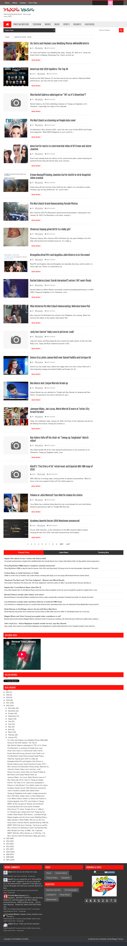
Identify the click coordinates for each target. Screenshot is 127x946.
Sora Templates (101, 939)
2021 (8, 692)
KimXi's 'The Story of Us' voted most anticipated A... (26, 783)
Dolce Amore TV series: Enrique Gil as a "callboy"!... (26, 809)
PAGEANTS (77, 24)
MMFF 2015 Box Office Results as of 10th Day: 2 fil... (26, 833)
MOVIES (48, 24)
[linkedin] (115, 2)
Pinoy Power (65, 895)
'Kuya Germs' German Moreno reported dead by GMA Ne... (28, 823)
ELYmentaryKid (71, 890)
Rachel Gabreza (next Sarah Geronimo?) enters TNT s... (27, 764)
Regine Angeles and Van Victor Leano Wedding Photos (27, 817)
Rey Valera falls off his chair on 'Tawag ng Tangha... (26, 780)
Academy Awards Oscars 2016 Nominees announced (54, 520)
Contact (23, 3)
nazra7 (10, 879)
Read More (36, 60)
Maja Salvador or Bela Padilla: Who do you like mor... (26, 820)
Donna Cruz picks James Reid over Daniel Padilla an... (27, 772)
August (11, 719)
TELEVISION (37, 24)
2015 (8, 838)
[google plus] (120, 2)
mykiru (10, 924)
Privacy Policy (51, 878)
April (10, 729)
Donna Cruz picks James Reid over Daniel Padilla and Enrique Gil (60, 357)
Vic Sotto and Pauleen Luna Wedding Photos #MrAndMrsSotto (59, 43)
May (10, 727)
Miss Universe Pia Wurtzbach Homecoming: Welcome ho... (28, 767)
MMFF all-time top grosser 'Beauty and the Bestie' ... (26, 804)
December (12, 708)
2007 (8, 860)
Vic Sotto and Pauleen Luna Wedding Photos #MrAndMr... (28, 740)
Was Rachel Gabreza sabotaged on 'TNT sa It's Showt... (27, 745)
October (11, 713)
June (10, 724)
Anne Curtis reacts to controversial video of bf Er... (25, 751)
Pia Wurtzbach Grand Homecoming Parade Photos (54, 203)
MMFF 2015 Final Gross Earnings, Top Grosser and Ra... (28, 825)
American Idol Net (53, 890)
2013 (8, 844)
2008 (8, 857)
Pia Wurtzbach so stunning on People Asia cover (53, 120)
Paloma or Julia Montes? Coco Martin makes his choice (56, 495)
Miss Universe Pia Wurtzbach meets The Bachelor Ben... (28, 828)
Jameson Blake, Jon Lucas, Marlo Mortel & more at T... (27, 777)
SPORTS (66, 24)
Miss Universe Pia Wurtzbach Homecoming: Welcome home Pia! (60, 306)
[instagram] (110, 2)
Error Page (33, 3)
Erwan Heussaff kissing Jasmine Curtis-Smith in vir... (26, 753)
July (10, 721)
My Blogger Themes (116, 939)
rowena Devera (13, 914)
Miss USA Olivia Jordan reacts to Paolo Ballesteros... (26, 796)
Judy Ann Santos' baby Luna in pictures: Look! (52, 331)
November (12, 711)
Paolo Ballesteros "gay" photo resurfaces (15, 876)
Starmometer (51, 899)
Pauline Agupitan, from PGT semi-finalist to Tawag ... (26, 801)
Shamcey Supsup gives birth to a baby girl (50, 229)
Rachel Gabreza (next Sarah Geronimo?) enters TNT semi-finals (60, 280)
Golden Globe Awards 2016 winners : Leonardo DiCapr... (27, 814)
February (11, 735)
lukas (10, 872)
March (10, 732)
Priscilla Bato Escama (16, 895)
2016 (8, 705)
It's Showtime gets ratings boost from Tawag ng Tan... (26, 812)
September (12, 716)
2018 (8, 700)
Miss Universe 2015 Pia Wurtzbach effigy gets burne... (27, 836)
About (14, 3)
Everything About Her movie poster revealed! (23, 807)
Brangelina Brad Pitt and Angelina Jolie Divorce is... (26, 761)
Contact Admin (61, 873)
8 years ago (31, 876)
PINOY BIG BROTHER (21, 24)
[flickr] (105, 2)
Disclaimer (66, 878)
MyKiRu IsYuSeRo (22, 939)
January (11, 737)
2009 (8, 854)
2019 (8, 697)
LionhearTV (51, 895)
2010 (8, 852)
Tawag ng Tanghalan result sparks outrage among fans (27, 793)
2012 (8, 846)
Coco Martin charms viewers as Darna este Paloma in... (27, 798)
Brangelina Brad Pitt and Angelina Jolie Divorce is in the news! (60, 254)
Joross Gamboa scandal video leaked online (23, 791)
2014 (8, 841)
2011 (8, 849)
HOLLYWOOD (89, 24)
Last (68, 544)
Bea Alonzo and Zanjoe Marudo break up (49, 383)
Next (61, 544)
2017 (8, 703)
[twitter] (99, 2)
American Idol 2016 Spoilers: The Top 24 (49, 69)
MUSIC (56, 24)
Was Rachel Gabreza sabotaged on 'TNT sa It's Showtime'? (58, 94)
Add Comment (51, 48)
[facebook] (94, 2)
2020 (8, 695)
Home (7, 3)
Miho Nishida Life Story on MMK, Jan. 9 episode (24, 830)
